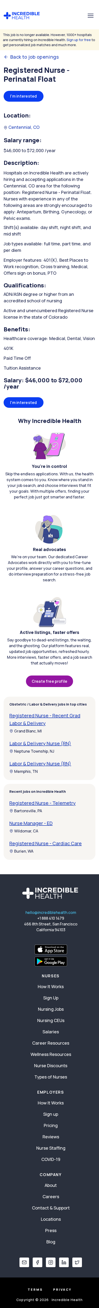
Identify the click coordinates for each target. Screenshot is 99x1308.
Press (50, 1230)
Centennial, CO (23, 127)
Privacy (62, 1289)
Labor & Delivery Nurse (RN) (40, 743)
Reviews (51, 1137)
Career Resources (50, 1043)
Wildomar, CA (26, 831)
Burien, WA (23, 851)
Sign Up (50, 998)
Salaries (51, 1032)
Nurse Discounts (50, 1065)
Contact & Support (51, 1208)
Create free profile (49, 681)
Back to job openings (34, 57)
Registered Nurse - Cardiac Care (45, 843)
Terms (35, 1289)
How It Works (51, 986)
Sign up (50, 1114)
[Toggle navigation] (90, 15)
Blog (50, 1242)
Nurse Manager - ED (31, 823)
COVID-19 (50, 1159)
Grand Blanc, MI (28, 731)
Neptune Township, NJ (34, 751)
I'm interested (23, 96)
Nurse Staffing (50, 1148)
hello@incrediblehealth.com (50, 912)
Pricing (51, 1125)
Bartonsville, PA (28, 810)
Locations (51, 1219)
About (51, 1185)
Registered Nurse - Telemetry (42, 803)
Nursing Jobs (51, 1009)
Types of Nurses (50, 1077)
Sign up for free (79, 39)
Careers (51, 1196)
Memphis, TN (26, 771)
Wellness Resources (51, 1054)
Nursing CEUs (50, 1020)
